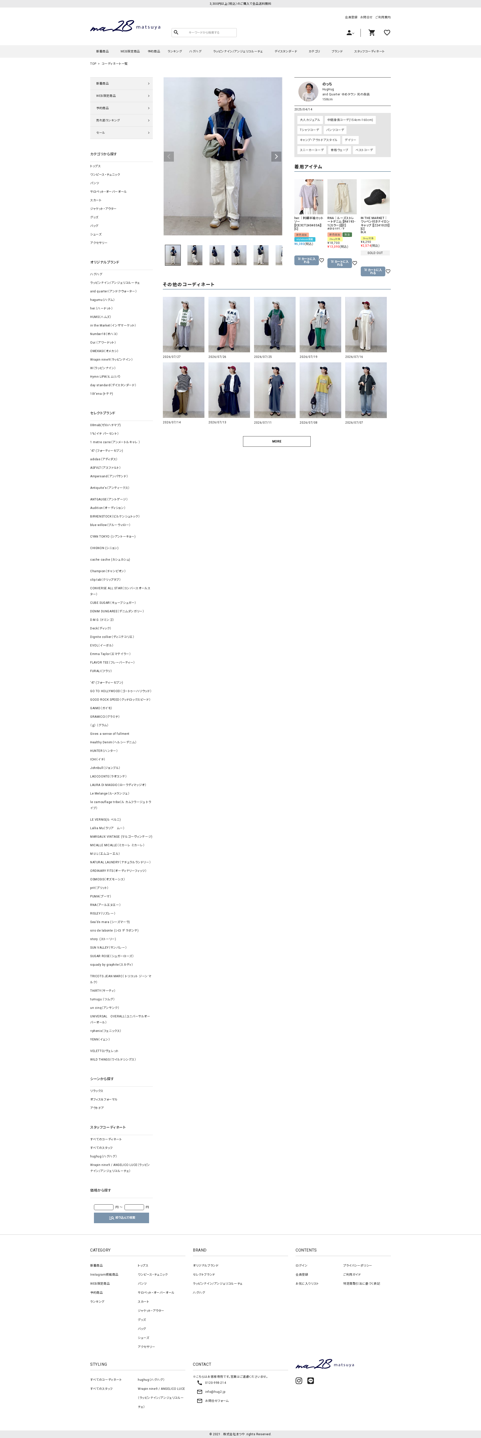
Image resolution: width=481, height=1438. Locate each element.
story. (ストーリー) (103, 939)
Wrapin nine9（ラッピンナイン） (111, 359)
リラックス (96, 1091)
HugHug (328, 89)
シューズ (95, 234)
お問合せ (366, 17)
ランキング (175, 51)
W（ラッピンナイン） (103, 368)
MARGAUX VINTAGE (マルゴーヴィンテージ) (121, 836)
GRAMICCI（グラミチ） (105, 716)
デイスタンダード (286, 51)
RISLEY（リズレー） (102, 913)
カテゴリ (314, 51)
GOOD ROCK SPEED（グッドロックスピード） (120, 699)
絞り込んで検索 (122, 1218)
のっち (327, 84)
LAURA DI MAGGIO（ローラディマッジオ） (118, 785)
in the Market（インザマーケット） (113, 325)
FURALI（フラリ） (101, 671)
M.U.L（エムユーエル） (105, 854)
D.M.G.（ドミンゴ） (102, 620)
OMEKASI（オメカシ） (104, 351)
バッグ (94, 226)
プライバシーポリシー (357, 1265)
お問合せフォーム (213, 1401)
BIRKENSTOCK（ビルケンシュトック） (115, 516)
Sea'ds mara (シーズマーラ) (110, 922)
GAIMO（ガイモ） (101, 708)
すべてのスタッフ (101, 1148)
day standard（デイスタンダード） (113, 385)
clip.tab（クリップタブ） (105, 579)
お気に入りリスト (307, 1283)
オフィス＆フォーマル (104, 1099)
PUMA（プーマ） (100, 896)
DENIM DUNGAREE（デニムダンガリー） (117, 611)
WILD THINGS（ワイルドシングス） (113, 1059)
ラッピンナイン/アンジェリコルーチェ (238, 51)
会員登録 (351, 17)
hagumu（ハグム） (102, 300)
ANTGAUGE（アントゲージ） (109, 499)
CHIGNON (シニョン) (104, 548)
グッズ (94, 217)
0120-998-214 (211, 1383)
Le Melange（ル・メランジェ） (110, 793)
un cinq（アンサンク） (104, 1008)
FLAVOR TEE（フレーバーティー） (112, 662)
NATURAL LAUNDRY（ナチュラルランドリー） (120, 862)
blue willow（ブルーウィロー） (110, 525)
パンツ (94, 183)
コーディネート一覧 (115, 64)
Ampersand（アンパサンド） (109, 476)
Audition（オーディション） (108, 508)
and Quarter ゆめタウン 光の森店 (346, 94)
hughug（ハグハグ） (103, 1156)
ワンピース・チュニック (105, 174)
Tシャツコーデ (309, 130)
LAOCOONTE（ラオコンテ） (108, 776)
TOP (93, 64)
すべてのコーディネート (106, 1139)
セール (100, 133)
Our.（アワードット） (103, 342)
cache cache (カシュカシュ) (110, 559)
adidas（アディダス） (104, 459)
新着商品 (102, 51)
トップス (95, 166)
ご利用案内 (383, 17)
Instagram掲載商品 (104, 1274)
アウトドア (97, 1108)
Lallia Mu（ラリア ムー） (107, 828)
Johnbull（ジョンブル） (105, 768)
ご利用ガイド (352, 1274)
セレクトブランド (204, 1274)
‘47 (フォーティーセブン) (106, 450)
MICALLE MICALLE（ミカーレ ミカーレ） (117, 845)
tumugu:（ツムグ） (102, 999)
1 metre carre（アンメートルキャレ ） (115, 442)
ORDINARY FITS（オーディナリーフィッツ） (118, 871)
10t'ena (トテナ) (101, 394)
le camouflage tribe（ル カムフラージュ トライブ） (120, 805)
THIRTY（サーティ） (102, 991)
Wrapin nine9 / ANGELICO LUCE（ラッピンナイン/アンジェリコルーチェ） (120, 1168)
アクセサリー (99, 243)
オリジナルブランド (205, 1265)
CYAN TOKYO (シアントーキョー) (113, 536)
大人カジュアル (310, 120)
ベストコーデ (364, 150)
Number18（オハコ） (104, 334)
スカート (95, 200)
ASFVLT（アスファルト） (105, 468)
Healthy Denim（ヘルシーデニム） (113, 742)
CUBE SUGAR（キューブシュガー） (113, 603)
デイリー (350, 140)
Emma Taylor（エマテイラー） (110, 654)
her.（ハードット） (101, 308)
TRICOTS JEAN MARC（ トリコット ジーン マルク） (121, 979)
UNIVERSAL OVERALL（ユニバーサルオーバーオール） (120, 1019)
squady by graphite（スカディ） (111, 964)
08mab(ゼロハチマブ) (105, 425)
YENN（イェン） (100, 1039)
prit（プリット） (99, 888)
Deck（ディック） (100, 628)
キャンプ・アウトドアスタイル (319, 140)
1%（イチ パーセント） (104, 433)
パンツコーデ (335, 130)
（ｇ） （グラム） (99, 725)
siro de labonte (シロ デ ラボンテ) (114, 930)
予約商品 (154, 51)
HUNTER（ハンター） (104, 751)
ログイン (301, 1265)
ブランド (337, 51)
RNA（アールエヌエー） (105, 905)
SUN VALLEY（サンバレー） (108, 947)
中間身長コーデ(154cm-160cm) (350, 120)
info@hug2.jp (211, 1392)
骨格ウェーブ (339, 150)
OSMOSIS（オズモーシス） (107, 879)
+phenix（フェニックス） (106, 1031)
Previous (169, 157)
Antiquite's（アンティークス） (110, 488)
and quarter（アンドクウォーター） (113, 291)
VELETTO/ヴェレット (104, 1051)
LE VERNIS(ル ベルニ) (105, 819)
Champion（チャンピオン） (108, 571)
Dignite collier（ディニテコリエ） (112, 637)
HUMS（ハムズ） (100, 317)
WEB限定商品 (130, 51)
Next (276, 157)
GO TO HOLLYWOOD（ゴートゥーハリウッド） (121, 691)
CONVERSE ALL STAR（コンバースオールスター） (120, 591)
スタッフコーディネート (369, 51)
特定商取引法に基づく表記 (361, 1283)
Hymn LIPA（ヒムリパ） (105, 376)
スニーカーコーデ (312, 150)
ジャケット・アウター (103, 209)
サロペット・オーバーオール (108, 191)
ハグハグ (195, 51)
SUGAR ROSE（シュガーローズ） (112, 956)
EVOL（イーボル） (102, 645)
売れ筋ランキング (108, 120)
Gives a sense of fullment (110, 734)
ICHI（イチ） (97, 759)
